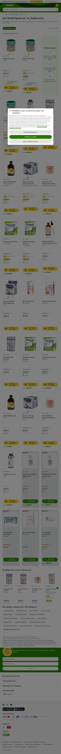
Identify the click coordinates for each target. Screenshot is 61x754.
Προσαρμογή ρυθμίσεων (30, 132)
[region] (30, 126)
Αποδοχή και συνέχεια (30, 136)
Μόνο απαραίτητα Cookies (30, 141)
